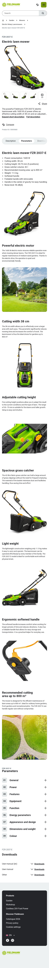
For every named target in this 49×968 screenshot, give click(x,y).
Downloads (39, 864)
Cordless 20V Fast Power (17, 908)
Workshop (10, 904)
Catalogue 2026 (13, 919)
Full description (33, 117)
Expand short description (13, 117)
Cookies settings (13, 927)
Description (11, 141)
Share (44, 104)
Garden (11, 20)
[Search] (43, 13)
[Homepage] (3, 20)
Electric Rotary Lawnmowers (12, 24)
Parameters (26, 141)
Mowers (22, 20)
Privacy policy (12, 923)
